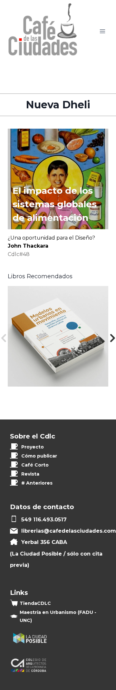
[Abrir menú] (102, 31)
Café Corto (35, 465)
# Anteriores (37, 483)
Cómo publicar (39, 456)
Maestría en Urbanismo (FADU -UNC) (58, 616)
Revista (30, 474)
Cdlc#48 (19, 254)
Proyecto (32, 447)
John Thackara (28, 246)
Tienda (35, 603)
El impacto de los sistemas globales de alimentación (55, 204)
